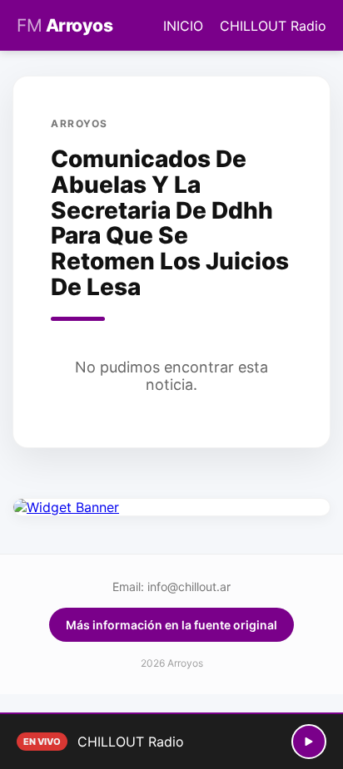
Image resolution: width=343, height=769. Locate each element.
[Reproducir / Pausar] (308, 741)
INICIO (183, 25)
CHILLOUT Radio (273, 25)
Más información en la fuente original (171, 625)
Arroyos (64, 25)
